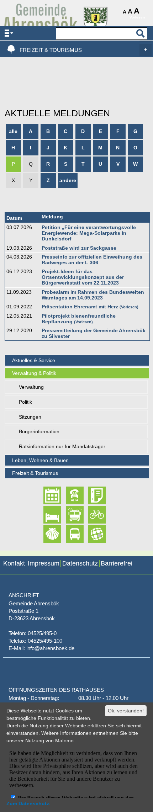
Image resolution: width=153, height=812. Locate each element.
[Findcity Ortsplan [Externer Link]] (90, 533)
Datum (14, 218)
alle (13, 131)
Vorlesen (129, 307)
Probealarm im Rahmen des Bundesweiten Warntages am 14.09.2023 (93, 295)
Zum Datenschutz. (28, 803)
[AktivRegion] (90, 514)
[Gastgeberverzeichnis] (46, 514)
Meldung (52, 216)
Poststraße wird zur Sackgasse (79, 248)
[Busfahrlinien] (68, 533)
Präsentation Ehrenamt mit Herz (80, 306)
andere (67, 180)
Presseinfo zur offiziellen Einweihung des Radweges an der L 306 (92, 259)
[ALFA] (68, 495)
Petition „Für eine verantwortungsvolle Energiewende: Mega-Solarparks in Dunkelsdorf (89, 233)
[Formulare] (90, 495)
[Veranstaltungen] (46, 495)
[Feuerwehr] (68, 514)
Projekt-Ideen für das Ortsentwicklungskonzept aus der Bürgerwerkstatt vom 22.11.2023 (83, 277)
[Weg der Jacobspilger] (46, 533)
